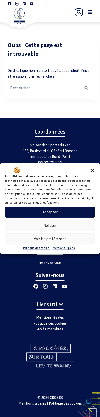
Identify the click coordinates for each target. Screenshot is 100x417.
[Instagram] (45, 286)
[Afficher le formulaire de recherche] (79, 12)
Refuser (50, 225)
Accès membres (50, 329)
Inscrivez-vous (50, 262)
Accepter (50, 212)
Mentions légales (64, 248)
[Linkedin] (54, 286)
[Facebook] (36, 286)
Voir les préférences (50, 238)
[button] (92, 170)
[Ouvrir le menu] (89, 12)
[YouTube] (64, 286)
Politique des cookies (36, 248)
